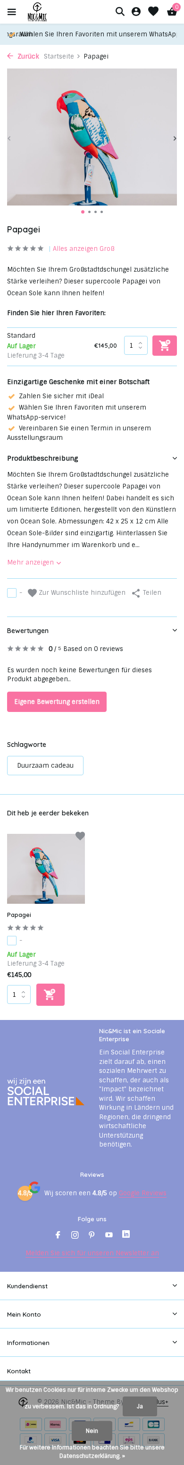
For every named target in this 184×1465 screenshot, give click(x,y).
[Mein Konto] (136, 12)
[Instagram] (75, 1236)
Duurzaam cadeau (45, 766)
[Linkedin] (126, 1236)
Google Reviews (143, 1193)
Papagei (19, 914)
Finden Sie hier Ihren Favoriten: (56, 313)
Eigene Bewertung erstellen (57, 702)
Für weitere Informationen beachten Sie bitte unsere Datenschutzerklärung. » (92, 1452)
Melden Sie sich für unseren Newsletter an (92, 1253)
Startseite (59, 56)
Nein (92, 1431)
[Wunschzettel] (153, 12)
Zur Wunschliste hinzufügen (81, 593)
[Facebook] (58, 1236)
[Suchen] (120, 11)
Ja (140, 1406)
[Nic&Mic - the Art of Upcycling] (53, 12)
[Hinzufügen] (50, 995)
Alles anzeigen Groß (83, 249)
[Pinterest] (92, 1236)
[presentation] (9, 138)
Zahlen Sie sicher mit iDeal (61, 396)
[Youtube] (109, 1236)
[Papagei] (46, 869)
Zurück (27, 56)
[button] (82, 212)
